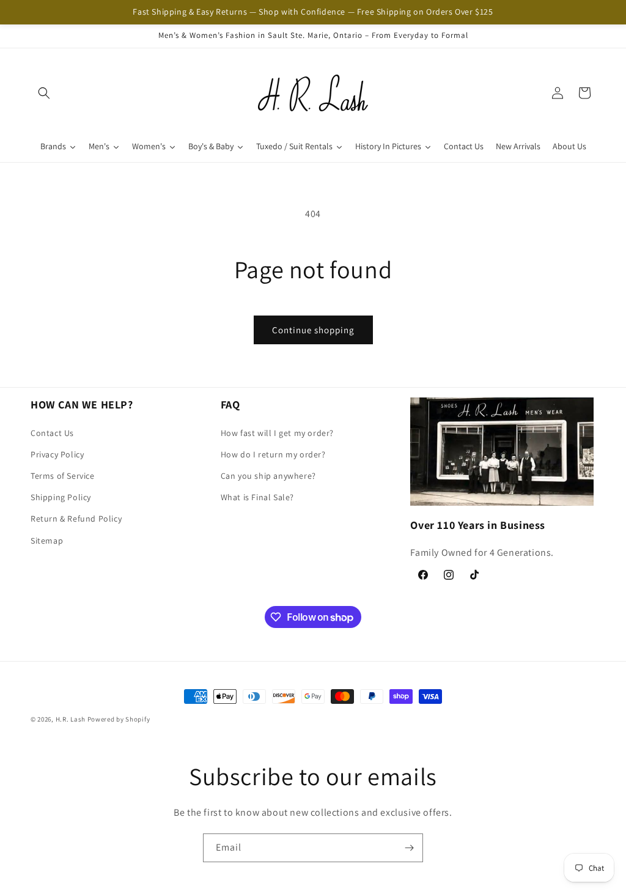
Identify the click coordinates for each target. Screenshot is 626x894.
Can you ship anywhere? (268, 475)
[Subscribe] (409, 847)
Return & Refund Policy (76, 518)
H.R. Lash (71, 719)
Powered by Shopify (118, 719)
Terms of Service (63, 475)
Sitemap (47, 540)
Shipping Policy (61, 497)
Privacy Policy (57, 454)
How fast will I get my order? (277, 432)
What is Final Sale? (257, 497)
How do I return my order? (273, 454)
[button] (44, 92)
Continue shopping (313, 330)
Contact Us (52, 432)
